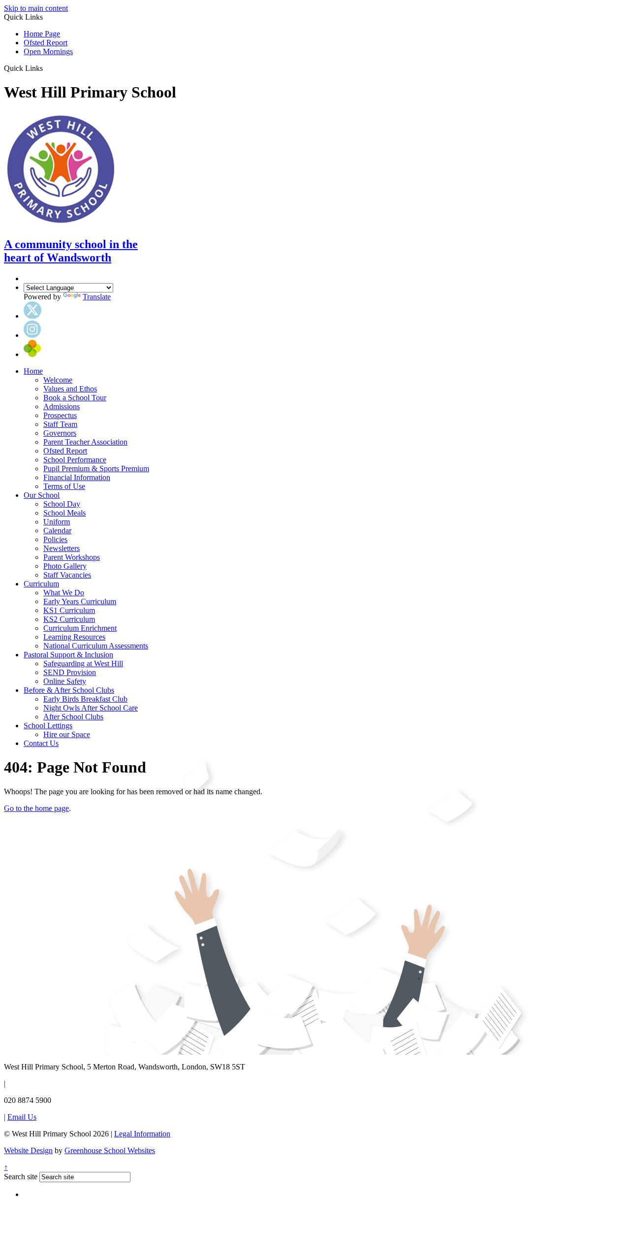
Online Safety (64, 681)
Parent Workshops (71, 557)
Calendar (57, 530)
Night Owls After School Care (90, 708)
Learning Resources (74, 637)
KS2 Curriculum (69, 619)
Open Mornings (48, 51)
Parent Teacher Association (85, 442)
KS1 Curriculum (69, 610)
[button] (46, 68)
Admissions (61, 406)
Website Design (28, 1150)
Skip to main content (36, 8)
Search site (20, 1176)
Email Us (21, 1117)
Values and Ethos (70, 389)
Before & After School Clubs (69, 690)
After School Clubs (73, 716)
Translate (97, 296)
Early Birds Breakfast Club (85, 699)
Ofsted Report (45, 42)
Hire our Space (66, 734)
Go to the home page (36, 808)
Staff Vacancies (67, 575)
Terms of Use (64, 486)
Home (33, 371)
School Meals (64, 513)
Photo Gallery (65, 566)
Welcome (57, 380)
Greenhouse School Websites (109, 1150)
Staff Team (60, 424)
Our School (42, 495)
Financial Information (76, 477)
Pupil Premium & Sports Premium (96, 468)
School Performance (74, 459)
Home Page (42, 34)
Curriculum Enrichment (80, 628)
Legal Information (142, 1134)
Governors (59, 433)
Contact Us (41, 743)
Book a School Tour (74, 397)
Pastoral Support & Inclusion (68, 654)
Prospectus (60, 415)
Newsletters (61, 548)
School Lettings (48, 725)
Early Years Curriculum (79, 601)
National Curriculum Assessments (95, 646)
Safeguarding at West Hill (83, 663)
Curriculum (41, 584)
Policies (55, 539)
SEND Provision (69, 672)
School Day (61, 504)
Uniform (56, 521)
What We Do (63, 592)
